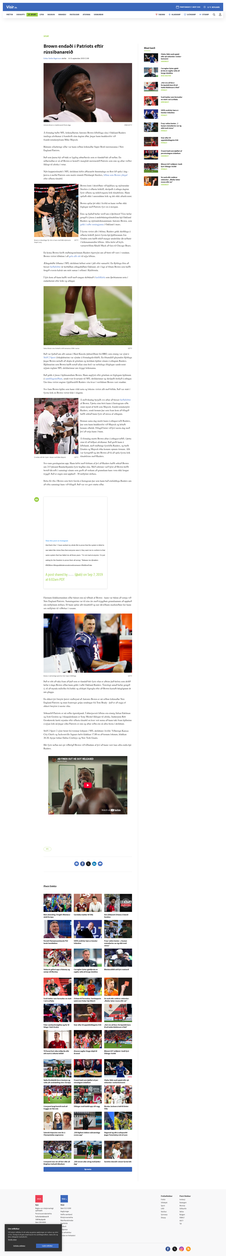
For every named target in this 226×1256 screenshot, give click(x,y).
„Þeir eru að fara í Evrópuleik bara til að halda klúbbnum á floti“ (170, 85)
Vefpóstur (64, 1230)
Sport (163, 1206)
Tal (181, 1224)
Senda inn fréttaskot (68, 1236)
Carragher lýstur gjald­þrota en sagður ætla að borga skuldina (170, 71)
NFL (47, 849)
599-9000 (42, 1222)
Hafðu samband (66, 1215)
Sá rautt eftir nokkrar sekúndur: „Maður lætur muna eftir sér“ (170, 180)
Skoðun (164, 1212)
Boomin (71, 575)
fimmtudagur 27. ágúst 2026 (190, 7)
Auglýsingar (65, 1211)
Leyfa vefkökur (47, 1246)
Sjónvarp (164, 1215)
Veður (182, 1212)
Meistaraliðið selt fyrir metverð (116, 970)
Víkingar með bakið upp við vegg (87, 1106)
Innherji (182, 1200)
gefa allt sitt (75, 256)
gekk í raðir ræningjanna (92, 224)
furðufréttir (55, 266)
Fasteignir (183, 1203)
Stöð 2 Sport (50, 357)
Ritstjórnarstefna (67, 1217)
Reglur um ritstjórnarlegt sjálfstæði (44, 1210)
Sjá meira (87, 1169)
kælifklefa (100, 277)
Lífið (162, 1209)
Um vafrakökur (66, 1233)
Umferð (63, 1227)
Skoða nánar (12, 1240)
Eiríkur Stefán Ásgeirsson (52, 59)
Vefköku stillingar (19, 1246)
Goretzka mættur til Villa (83, 915)
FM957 (182, 1218)
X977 (181, 1221)
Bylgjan (182, 1215)
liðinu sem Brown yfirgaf (115, 175)
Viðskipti (164, 1203)
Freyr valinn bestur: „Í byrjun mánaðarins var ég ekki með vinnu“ (115, 943)
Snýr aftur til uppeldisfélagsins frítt (87, 1025)
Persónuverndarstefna (43, 1214)
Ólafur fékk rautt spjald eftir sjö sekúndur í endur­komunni (171, 57)
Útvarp (163, 1218)
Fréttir (163, 1200)
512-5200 (67, 1208)
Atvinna (182, 1206)
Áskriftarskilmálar (67, 1221)
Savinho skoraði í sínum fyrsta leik (117, 1162)
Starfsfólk (64, 1223)
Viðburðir (183, 1209)
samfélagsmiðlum (53, 378)
